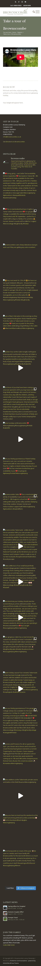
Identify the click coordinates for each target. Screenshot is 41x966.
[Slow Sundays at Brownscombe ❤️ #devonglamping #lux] (20, 439)
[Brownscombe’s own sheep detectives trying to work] (20, 261)
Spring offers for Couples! (16, 906)
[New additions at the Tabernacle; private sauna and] (20, 795)
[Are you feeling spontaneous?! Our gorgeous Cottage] (20, 724)
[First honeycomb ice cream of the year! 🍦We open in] (20, 867)
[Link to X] (15, 2)
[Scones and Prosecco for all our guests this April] (20, 760)
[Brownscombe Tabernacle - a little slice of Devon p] (20, 546)
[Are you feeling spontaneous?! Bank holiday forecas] (20, 475)
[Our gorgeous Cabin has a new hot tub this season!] (20, 653)
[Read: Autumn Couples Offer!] (5, 913)
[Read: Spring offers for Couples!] (5, 908)
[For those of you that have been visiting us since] (20, 403)
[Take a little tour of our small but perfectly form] (20, 582)
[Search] (32, 11)
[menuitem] (32, 11)
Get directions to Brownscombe (14, 142)
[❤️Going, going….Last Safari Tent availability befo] (20, 189)
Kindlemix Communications (18, 960)
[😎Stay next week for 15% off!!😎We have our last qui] (20, 296)
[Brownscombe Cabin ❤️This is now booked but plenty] (20, 510)
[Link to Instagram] (22, 2)
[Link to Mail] (25, 2)
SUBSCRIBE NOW (9, 945)
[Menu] (36, 11)
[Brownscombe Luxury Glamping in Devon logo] (17, 11)
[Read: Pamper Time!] (5, 919)
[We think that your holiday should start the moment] (20, 617)
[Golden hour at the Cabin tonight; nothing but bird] (20, 368)
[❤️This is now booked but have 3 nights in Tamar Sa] (20, 225)
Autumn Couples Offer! (16, 912)
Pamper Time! (13, 917)
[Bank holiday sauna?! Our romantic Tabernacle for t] (20, 688)
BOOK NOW (27, 5)
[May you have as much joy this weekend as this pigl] (20, 831)
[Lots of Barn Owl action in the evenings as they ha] (20, 332)
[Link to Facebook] (18, 2)
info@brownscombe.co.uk (12, 137)
